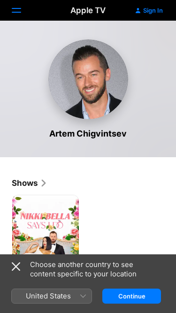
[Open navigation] (22, 10)
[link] (29, 183)
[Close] (16, 266)
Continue (131, 296)
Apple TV (88, 10)
